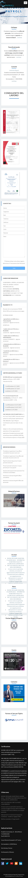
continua (19, 37)
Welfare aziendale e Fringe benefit (10, 819)
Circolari (14, 555)
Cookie (17, 876)
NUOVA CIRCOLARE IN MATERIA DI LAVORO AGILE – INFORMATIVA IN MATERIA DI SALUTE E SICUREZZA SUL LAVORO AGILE (13, 798)
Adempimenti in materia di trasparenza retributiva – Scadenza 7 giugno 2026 (15, 579)
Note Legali (20, 261)
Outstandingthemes (9, 876)
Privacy (21, 876)
